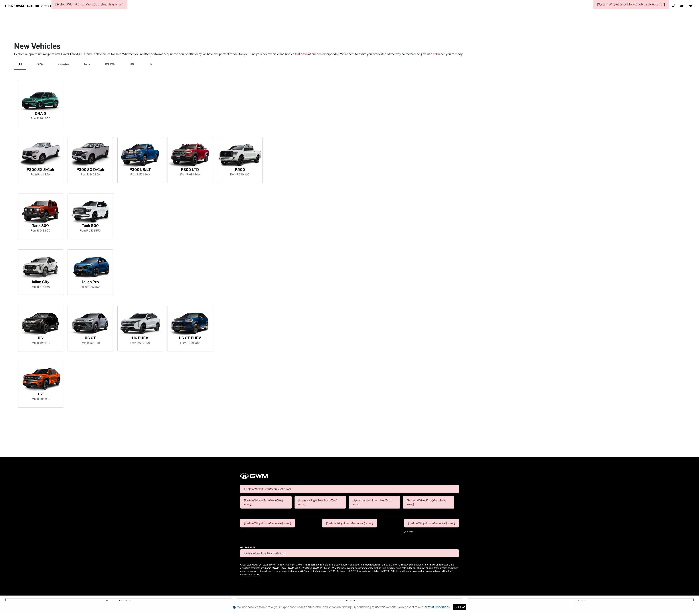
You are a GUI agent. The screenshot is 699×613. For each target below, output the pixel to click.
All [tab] (20, 64)
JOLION (110, 64)
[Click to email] (682, 6)
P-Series (63, 64)
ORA (40, 64)
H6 (132, 64)
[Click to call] (673, 6)
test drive (301, 54)
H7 (151, 64)
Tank (87, 64)
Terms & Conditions (436, 607)
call (435, 54)
